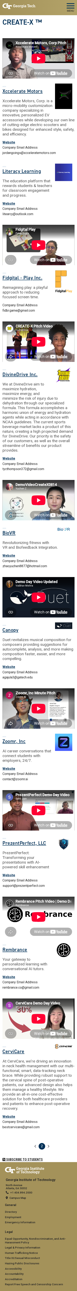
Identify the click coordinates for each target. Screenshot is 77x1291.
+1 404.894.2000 (21, 1192)
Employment (13, 1217)
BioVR (9, 532)
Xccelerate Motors (22, 91)
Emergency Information (20, 1222)
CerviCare (13, 1051)
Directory (11, 1211)
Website (8, 142)
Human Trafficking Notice (21, 1252)
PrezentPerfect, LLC (24, 843)
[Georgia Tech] (24, 1169)
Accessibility (13, 1268)
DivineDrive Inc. (20, 374)
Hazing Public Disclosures (22, 1263)
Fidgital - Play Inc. (22, 277)
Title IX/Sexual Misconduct (22, 1258)
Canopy (10, 630)
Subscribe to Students (24, 1159)
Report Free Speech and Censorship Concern (34, 1284)
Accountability (14, 1273)
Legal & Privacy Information (22, 1247)
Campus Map (17, 1197)
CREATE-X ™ (22, 22)
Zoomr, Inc (14, 741)
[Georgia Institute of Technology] (19, 6)
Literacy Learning (21, 171)
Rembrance (14, 949)
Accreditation (13, 1279)
